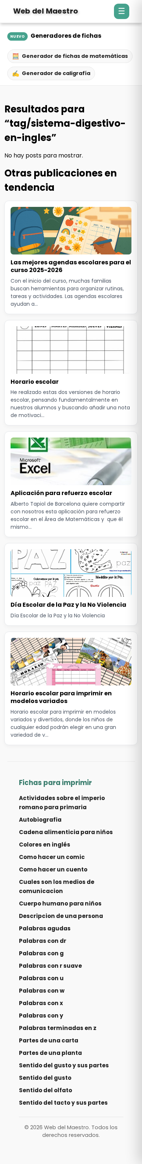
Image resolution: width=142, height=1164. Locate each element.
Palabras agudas (45, 928)
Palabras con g (41, 953)
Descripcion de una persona (61, 916)
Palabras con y (41, 1015)
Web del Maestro (45, 11)
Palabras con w (41, 990)
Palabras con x (41, 1003)
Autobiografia (40, 819)
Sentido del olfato (45, 1090)
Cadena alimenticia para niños (66, 832)
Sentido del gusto (45, 1078)
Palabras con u (41, 978)
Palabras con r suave (50, 966)
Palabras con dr (42, 941)
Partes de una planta (50, 1053)
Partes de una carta (48, 1040)
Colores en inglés (44, 844)
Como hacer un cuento (53, 869)
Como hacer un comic (52, 857)
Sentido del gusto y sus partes (64, 1065)
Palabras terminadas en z (57, 1028)
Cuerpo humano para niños (60, 903)
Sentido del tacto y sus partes (63, 1103)
